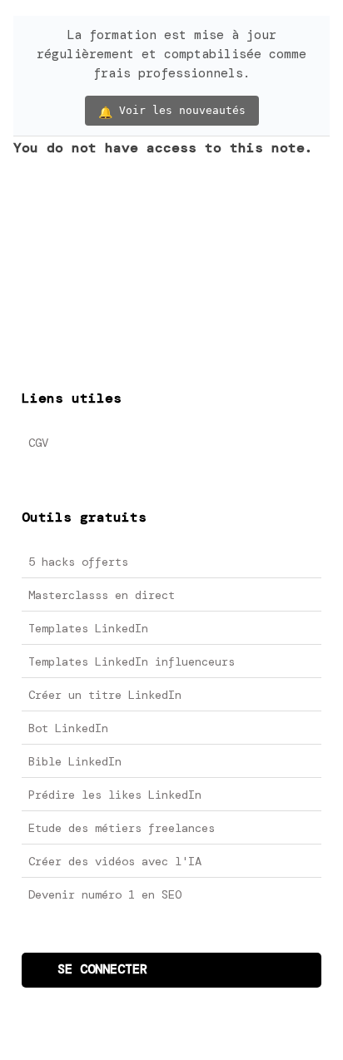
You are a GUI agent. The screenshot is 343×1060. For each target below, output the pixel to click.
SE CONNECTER (102, 969)
